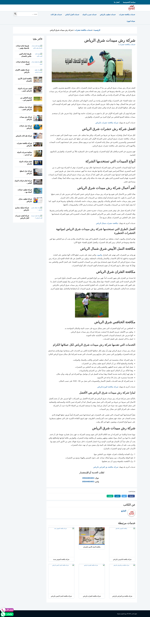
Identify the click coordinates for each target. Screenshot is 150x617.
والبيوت (99, 255)
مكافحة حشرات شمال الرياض (107, 223)
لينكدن (116, 496)
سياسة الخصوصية (129, 2)
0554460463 (88, 478)
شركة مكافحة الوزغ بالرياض (107, 387)
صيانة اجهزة (131, 21)
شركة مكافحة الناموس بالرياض (122, 559)
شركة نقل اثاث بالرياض (24, 136)
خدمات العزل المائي (72, 14)
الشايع (123, 511)
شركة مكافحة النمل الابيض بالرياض (61, 596)
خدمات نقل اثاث (56, 14)
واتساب (109, 496)
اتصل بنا (116, 2)
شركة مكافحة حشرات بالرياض (106, 123)
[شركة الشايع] (132, 7)
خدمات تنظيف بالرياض (108, 14)
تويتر (123, 496)
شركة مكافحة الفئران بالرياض (92, 596)
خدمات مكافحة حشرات (127, 14)
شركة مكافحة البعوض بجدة (61, 559)
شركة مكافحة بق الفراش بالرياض (105, 467)
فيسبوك (130, 496)
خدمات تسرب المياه (90, 14)
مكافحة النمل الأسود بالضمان (91, 547)
